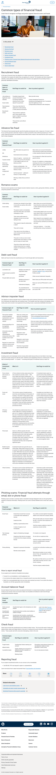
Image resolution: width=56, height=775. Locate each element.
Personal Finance (6, 6)
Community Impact (33, 733)
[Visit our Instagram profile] (51, 724)
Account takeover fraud (10, 61)
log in (43, 271)
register (39, 271)
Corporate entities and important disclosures (12, 754)
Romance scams (9, 51)
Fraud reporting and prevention (33, 668)
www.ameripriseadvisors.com (39, 318)
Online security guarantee (7, 759)
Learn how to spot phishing (12, 686)
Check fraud (8, 63)
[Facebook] (30, 674)
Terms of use (4, 757)
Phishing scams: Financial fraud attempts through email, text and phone (22, 59)
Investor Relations (33, 736)
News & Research (5, 740)
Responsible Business (34, 729)
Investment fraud (9, 57)
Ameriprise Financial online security (15, 691)
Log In (52, 2)
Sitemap (3, 767)
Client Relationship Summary (8, 765)
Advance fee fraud (9, 49)
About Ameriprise (5, 743)
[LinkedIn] (48, 674)
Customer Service (33, 747)
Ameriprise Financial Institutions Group (11, 747)
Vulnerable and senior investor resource (15, 688)
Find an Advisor (28, 724)
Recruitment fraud (9, 47)
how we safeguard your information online (45, 609)
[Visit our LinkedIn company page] (40, 724)
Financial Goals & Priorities (8, 736)
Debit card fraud (9, 53)
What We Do (4, 729)
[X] (39, 674)
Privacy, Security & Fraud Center (9, 762)
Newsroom (31, 740)
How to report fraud (9, 65)
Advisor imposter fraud (10, 55)
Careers (30, 743)
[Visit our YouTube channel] (47, 724)
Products (3, 733)
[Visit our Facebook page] (44, 724)
